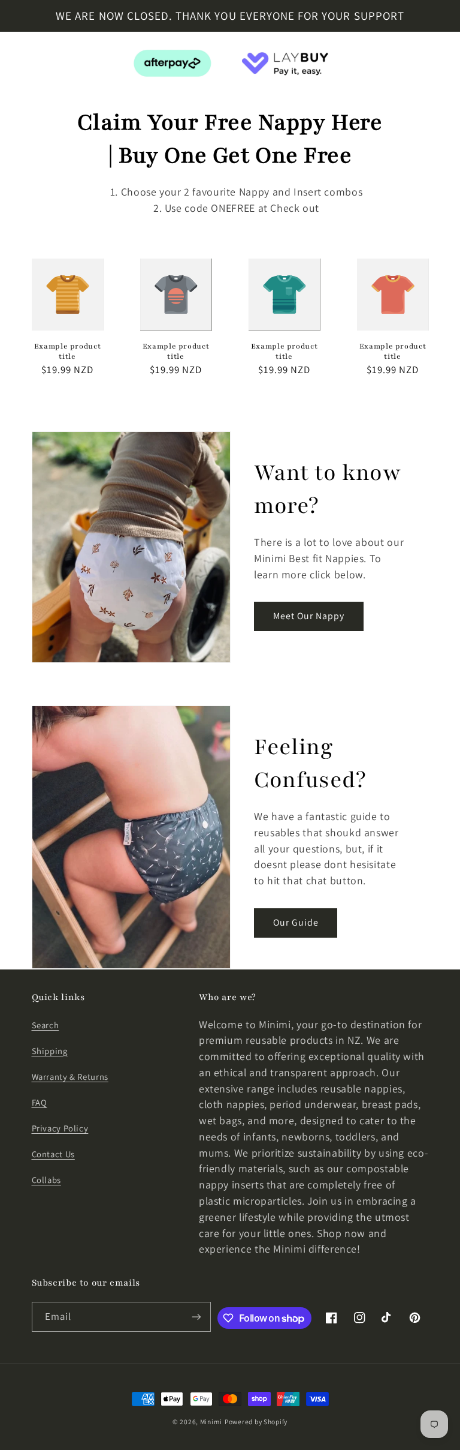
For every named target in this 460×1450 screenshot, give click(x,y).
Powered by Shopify (256, 1421)
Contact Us (53, 1154)
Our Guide (296, 922)
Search (45, 1025)
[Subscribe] (196, 1316)
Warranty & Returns (70, 1076)
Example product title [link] (67, 351)
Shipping (50, 1050)
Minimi (211, 1421)
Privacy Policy (60, 1128)
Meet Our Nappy (309, 616)
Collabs (46, 1179)
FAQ (39, 1102)
